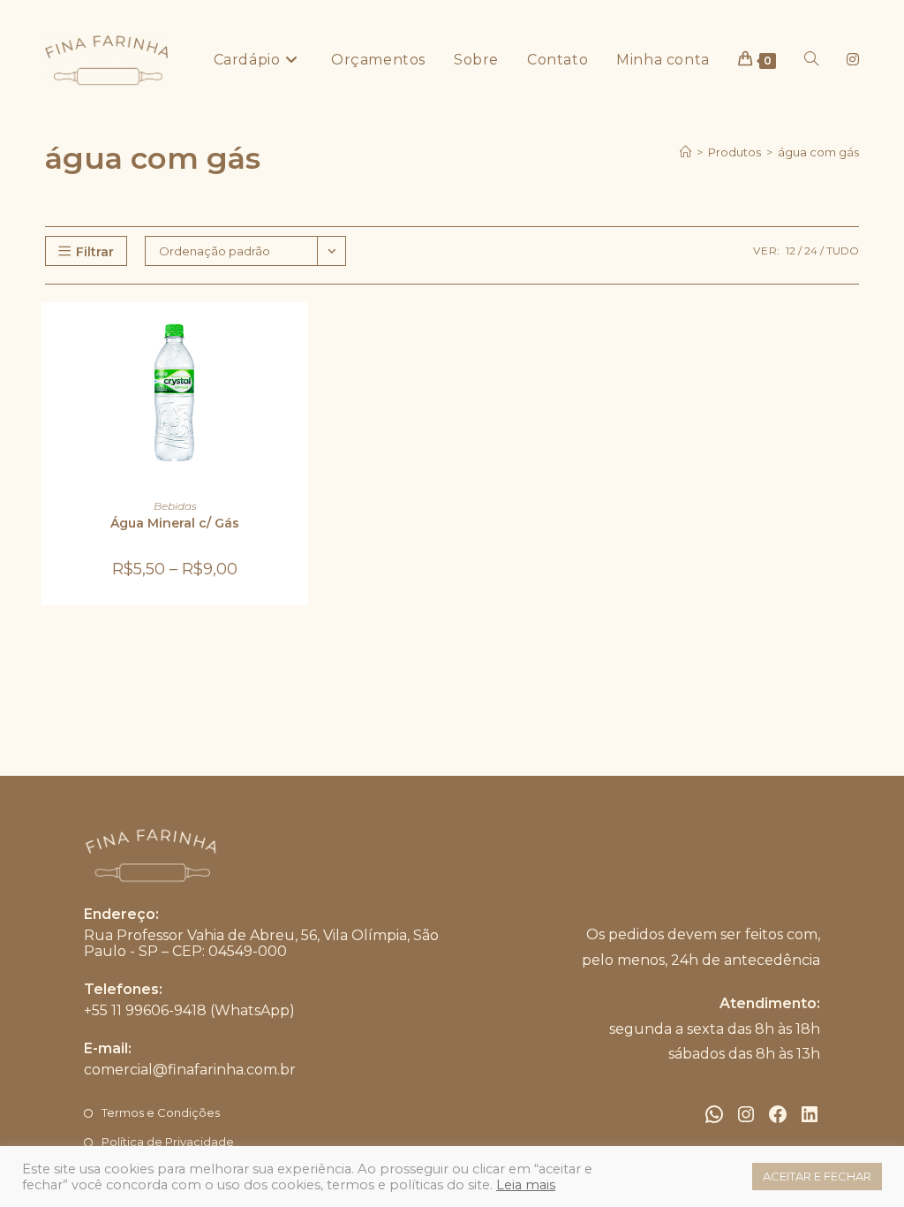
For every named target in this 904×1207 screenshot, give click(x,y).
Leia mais (525, 1185)
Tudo (842, 250)
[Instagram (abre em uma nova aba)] (853, 59)
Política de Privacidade (168, 1142)
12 (790, 250)
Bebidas (175, 505)
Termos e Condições (161, 1112)
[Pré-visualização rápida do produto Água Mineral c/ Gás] (299, 333)
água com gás (818, 152)
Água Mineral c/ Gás (174, 523)
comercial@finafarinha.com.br (190, 1069)
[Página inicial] (685, 152)
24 (810, 250)
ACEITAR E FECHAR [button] (817, 1176)
